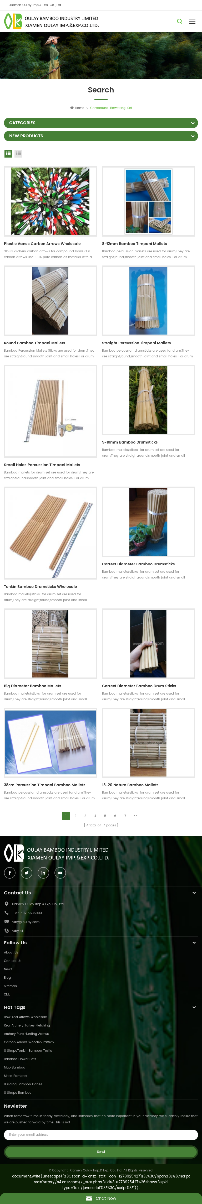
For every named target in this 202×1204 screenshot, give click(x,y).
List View (18, 154)
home (79, 108)
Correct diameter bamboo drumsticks (138, 564)
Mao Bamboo (14, 1067)
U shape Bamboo (18, 1092)
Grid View (8, 154)
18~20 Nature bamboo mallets (130, 785)
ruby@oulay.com (25, 922)
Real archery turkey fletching (27, 1025)
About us (11, 952)
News (8, 969)
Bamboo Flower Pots (20, 1059)
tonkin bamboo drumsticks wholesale (40, 587)
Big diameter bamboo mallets (32, 686)
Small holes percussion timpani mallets (42, 465)
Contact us (12, 960)
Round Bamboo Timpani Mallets (34, 343)
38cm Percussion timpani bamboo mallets (44, 785)
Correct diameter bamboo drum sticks (139, 686)
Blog (7, 977)
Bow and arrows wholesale (25, 1017)
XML (7, 994)
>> (135, 816)
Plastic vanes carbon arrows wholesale (42, 244)
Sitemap (10, 986)
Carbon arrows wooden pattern (29, 1042)
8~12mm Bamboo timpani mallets (134, 244)
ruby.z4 (17, 931)
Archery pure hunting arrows (26, 1033)
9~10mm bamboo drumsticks (130, 442)
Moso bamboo (15, 1075)
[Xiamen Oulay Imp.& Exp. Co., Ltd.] (51, 21)
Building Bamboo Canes (23, 1084)
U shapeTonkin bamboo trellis (28, 1050)
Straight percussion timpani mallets (136, 343)
